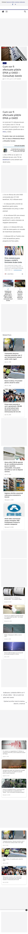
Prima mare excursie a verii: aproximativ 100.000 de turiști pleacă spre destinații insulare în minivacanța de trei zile (12, 878)
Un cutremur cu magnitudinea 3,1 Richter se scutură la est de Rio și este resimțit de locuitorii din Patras (14, 752)
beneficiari (6, 159)
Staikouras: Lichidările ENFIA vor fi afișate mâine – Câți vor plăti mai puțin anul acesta (13, 695)
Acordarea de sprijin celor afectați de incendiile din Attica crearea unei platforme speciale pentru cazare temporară (14, 772)
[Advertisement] (14, 32)
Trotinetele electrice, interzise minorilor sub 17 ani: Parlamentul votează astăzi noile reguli (17, 150)
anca (12, 78)
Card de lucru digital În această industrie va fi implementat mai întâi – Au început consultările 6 (13, 617)
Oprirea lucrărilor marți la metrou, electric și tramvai (14, 702)
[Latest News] (3, 11)
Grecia (4, 63)
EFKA (4, 132)
